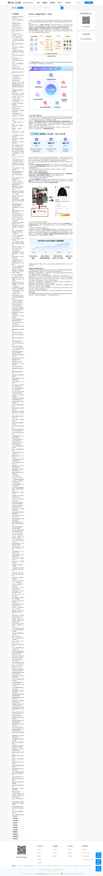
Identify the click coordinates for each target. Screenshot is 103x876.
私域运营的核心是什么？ (18, 304)
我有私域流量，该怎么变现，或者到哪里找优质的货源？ (18, 297)
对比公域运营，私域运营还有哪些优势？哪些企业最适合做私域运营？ (18, 309)
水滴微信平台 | (50, 865)
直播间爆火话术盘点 (17, 361)
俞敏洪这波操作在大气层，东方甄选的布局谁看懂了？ (18, 523)
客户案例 (52, 2)
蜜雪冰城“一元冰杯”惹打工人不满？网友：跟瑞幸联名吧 (18, 165)
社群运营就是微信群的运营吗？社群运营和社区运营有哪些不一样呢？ (18, 652)
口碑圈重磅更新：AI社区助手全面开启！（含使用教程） (18, 253)
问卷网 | (44, 865)
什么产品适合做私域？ (17, 366)
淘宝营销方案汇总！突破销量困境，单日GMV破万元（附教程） (18, 284)
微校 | (19, 865)
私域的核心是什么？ (17, 293)
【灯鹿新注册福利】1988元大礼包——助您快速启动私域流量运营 (18, 795)
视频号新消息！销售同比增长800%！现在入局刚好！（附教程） (18, 193)
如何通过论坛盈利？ (17, 78)
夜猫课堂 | (56, 865)
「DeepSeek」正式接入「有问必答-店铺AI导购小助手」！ (18, 40)
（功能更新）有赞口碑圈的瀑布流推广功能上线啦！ (18, 569)
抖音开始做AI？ (15, 324)
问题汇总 (20, 7)
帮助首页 (14, 7)
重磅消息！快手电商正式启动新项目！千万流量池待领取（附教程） (18, 271)
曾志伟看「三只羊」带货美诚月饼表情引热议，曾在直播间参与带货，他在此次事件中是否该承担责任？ (18, 85)
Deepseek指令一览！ (17, 28)
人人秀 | (36, 865)
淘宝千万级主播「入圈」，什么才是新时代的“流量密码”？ (18, 638)
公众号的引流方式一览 (17, 106)
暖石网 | (32, 865)
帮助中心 (60, 2)
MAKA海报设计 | (76, 865)
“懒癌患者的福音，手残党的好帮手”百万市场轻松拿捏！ (18, 201)
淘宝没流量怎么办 (16, 250)
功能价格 (44, 2)
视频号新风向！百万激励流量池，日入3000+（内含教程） (18, 279)
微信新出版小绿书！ (17, 26)
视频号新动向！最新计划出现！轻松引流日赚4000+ (18, 188)
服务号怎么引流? (16, 67)
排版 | (40, 865)
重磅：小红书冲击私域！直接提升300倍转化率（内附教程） (18, 232)
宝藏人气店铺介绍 (66, 127)
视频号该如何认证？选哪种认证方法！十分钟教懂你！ (18, 413)
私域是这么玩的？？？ (17, 58)
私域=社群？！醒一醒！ (17, 477)
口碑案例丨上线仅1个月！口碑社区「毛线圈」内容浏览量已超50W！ (18, 620)
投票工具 (40, 859)
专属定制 (69, 856)
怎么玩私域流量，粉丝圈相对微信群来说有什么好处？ (18, 709)
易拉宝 (39, 856)
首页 (38, 2)
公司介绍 (69, 849)
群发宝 (39, 852)
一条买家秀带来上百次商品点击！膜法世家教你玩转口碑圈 (18, 630)
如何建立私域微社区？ (17, 715)
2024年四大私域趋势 (17, 305)
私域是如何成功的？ (17, 23)
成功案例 (55, 852)
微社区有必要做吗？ (17, 791)
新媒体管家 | (27, 865)
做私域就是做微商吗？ (17, 341)
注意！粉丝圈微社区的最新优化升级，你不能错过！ (18, 773)
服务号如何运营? (16, 108)
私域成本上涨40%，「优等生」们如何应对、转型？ (18, 548)
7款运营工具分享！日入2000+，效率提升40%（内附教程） (17, 219)
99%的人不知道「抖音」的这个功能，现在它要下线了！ (18, 574)
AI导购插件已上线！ (17, 33)
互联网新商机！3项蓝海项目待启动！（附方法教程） (18, 227)
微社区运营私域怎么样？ (18, 776)
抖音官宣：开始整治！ (17, 181)
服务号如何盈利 (15, 80)
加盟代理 (69, 852)
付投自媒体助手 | (67, 865)
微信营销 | (82, 865)
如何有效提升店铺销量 (17, 346)
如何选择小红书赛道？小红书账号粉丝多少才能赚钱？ (18, 52)
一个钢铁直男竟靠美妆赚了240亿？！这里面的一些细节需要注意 (18, 481)
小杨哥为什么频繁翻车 (17, 302)
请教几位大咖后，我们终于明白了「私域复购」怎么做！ (18, 625)
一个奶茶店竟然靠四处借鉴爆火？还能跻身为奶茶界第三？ (18, 489)
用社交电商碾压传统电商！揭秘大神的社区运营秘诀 (18, 808)
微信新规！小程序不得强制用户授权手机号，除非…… (18, 612)
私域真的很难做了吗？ (17, 113)
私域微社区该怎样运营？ (18, 727)
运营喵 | (61, 865)
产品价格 (55, 849)
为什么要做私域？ (16, 475)
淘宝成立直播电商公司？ (18, 322)
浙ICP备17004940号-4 (41, 873)
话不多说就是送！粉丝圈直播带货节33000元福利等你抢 (18, 803)
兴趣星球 (40, 862)
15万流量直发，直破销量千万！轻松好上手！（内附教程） (18, 153)
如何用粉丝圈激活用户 (17, 682)
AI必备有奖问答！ (16, 25)
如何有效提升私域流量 (17, 300)
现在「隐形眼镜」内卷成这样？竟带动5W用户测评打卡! (18, 243)
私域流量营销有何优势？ (18, 215)
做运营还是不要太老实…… (18, 332)
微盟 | (22, 865)
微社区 (39, 849)
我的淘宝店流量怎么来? (17, 214)
